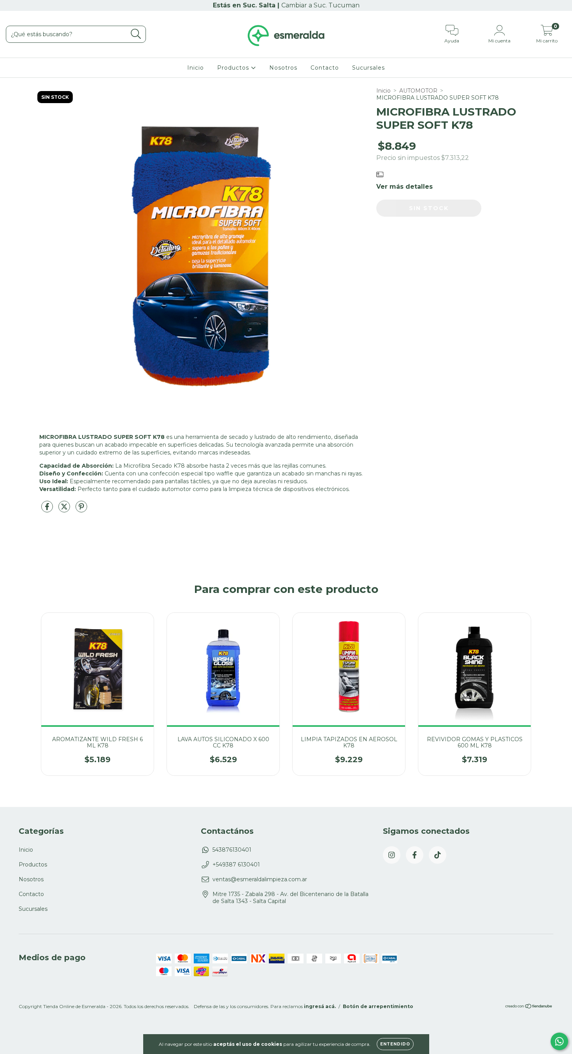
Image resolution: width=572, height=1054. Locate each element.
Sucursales (368, 67)
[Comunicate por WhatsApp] (559, 1041)
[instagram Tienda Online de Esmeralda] (391, 855)
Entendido (395, 1044)
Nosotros (283, 67)
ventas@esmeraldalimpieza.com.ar (259, 879)
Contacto (325, 67)
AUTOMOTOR (418, 90)
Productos (234, 67)
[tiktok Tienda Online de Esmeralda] (437, 855)
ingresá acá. (320, 1006)
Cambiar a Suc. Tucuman (320, 5)
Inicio (195, 67)
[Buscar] (136, 34)
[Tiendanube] (529, 1007)
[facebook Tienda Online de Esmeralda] (414, 855)
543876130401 (231, 849)
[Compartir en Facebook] (47, 509)
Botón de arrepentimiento (378, 1006)
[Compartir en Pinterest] (81, 509)
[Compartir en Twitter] (65, 509)
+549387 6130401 (236, 864)
